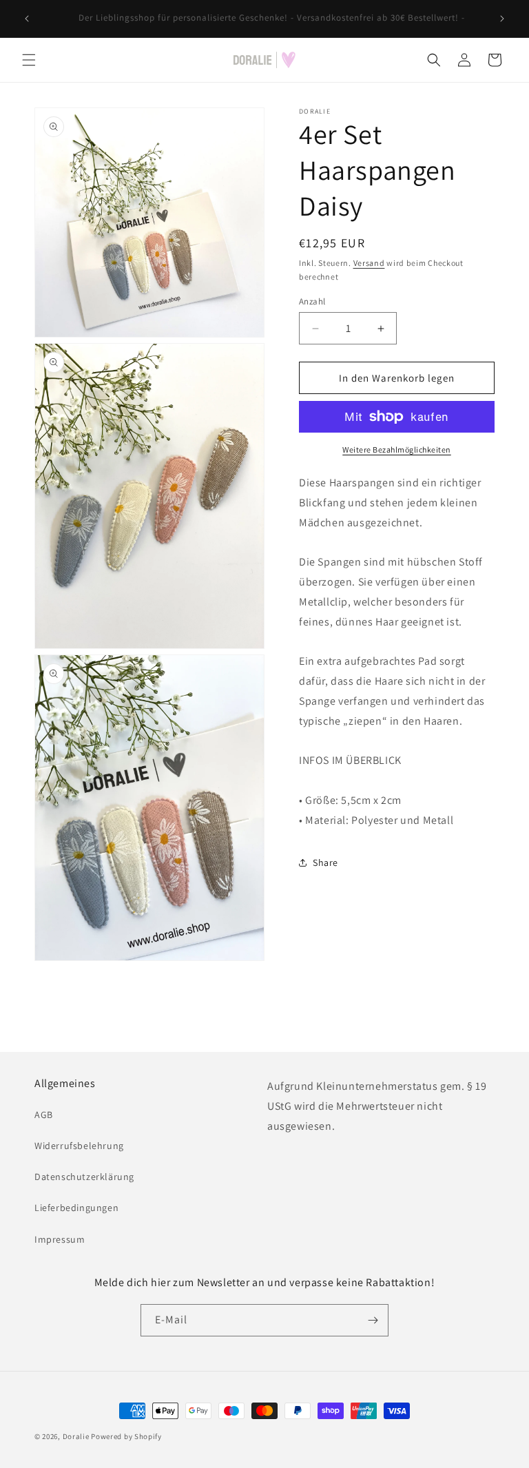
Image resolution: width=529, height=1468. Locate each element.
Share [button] (325, 862)
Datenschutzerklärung (84, 1176)
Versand (369, 263)
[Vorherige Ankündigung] (27, 18)
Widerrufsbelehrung (79, 1145)
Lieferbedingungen (76, 1207)
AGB (43, 1114)
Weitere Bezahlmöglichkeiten (396, 449)
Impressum (59, 1239)
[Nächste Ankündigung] (502, 18)
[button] (29, 60)
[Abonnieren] (372, 1320)
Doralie (76, 1436)
